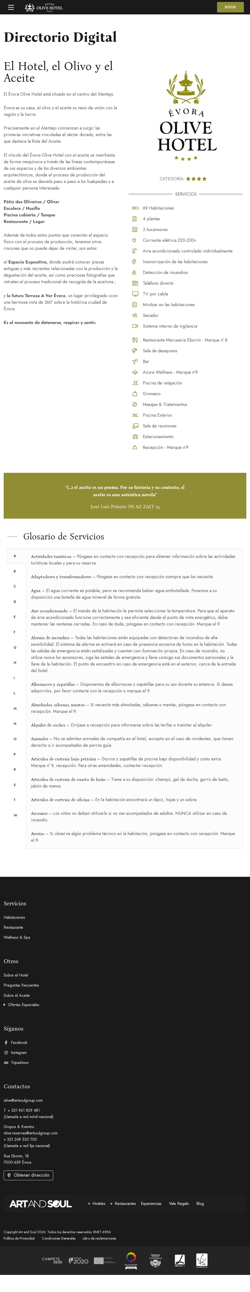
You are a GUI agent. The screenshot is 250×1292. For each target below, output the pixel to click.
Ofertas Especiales (23, 1005)
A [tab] (15, 555)
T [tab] (15, 799)
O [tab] (15, 739)
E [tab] (15, 616)
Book (230, 7)
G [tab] (15, 647)
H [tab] (15, 662)
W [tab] (15, 815)
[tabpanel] (134, 698)
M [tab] (15, 708)
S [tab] (15, 784)
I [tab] (14, 678)
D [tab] (15, 601)
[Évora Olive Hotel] (131, 1261)
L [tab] (15, 693)
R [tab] (15, 769)
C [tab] (15, 586)
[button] (125, 1004)
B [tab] (15, 571)
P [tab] (15, 754)
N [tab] (15, 723)
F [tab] (15, 632)
